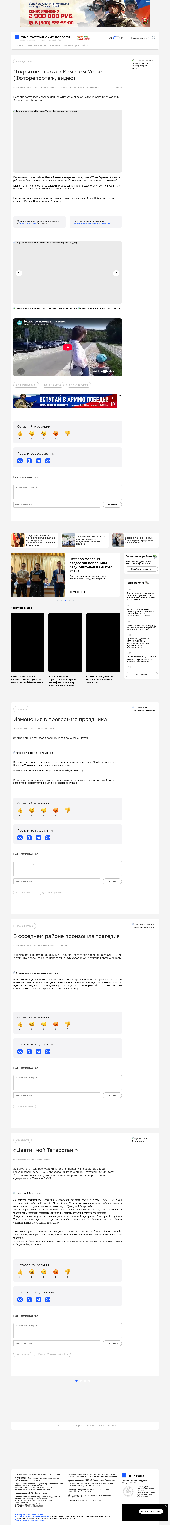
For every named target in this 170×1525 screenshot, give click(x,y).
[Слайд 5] (73, 600)
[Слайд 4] (69, 600)
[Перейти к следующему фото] (116, 273)
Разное (112, 1425)
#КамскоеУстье (25, 892)
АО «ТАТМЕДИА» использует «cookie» (32, 1516)
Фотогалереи (74, 1425)
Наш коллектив (37, 45)
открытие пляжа (78, 384)
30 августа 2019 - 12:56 (22, 87)
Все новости (142, 675)
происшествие (24, 1106)
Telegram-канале (28, 223)
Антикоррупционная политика (29, 1514)
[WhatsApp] (47, 460)
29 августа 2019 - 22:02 (22, 945)
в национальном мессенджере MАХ (92, 223)
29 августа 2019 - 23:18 (22, 728)
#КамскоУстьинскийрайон (52, 1354)
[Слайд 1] (57, 600)
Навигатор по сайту (76, 45)
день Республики (26, 384)
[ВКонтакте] (20, 460)
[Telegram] (38, 460)
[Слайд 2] (61, 600)
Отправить (112, 504)
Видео (90, 1425)
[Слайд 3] (65, 600)
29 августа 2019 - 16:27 (22, 1159)
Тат (123, 38)
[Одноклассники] (29, 460)
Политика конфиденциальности (29, 1520)
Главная (19, 45)
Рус (110, 38)
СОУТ (101, 1425)
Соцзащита (22, 1139)
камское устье (52, 384)
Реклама (55, 45)
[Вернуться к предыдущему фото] (19, 273)
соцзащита (22, 1354)
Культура (21, 709)
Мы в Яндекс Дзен (151, 1511)
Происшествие (24, 925)
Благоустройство (26, 61)
